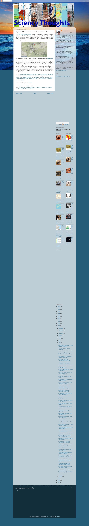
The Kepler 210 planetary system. (65, 406)
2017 (59, 321)
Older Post (50, 93)
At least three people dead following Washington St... (65, 370)
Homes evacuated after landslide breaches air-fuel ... (65, 458)
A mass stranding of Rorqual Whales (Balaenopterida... (65, 470)
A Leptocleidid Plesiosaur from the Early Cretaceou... (65, 417)
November (61, 330)
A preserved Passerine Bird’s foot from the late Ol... (65, 373)
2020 (59, 316)
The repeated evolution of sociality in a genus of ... (65, 428)
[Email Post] (32, 85)
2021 (59, 314)
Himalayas (49, 87)
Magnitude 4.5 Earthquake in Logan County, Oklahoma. (65, 346)
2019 (59, 318)
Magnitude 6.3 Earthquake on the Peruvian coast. (65, 414)
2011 (59, 482)
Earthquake (38, 87)
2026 (59, 306)
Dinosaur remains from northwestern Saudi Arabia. (64, 360)
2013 (59, 478)
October (60, 331)
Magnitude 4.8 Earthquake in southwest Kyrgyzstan (31, 74)
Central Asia (21, 87)
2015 (59, 325)
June (60, 338)
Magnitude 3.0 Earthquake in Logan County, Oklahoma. (65, 425)
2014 (59, 326)
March (60, 343)
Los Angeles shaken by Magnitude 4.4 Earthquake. (65, 401)
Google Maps (50, 58)
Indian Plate (18, 88)
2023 (59, 311)
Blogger (58, 516)
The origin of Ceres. (62, 374)
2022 (59, 313)
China (25, 87)
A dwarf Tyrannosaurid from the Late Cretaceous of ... (65, 422)
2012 (59, 480)
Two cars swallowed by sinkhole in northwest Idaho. (65, 450)
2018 (59, 320)
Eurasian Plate (44, 87)
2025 (59, 308)
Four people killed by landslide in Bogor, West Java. (65, 467)
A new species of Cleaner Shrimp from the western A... (65, 394)
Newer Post (19, 93)
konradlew (49, 516)
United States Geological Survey (24, 34)
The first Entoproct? (62, 398)
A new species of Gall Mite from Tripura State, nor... (64, 461)
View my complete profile (61, 70)
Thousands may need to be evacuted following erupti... (64, 464)
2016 (59, 323)
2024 (59, 309)
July (60, 337)
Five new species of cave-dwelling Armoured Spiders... (65, 352)
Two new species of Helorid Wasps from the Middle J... (65, 472)
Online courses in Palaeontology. (63, 76)
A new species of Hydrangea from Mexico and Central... (65, 357)
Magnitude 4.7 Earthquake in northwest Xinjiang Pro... (64, 391)
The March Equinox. (62, 367)
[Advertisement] (64, 99)
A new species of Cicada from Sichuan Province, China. (64, 388)
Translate (66, 124)
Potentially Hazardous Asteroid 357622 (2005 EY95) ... (64, 436)
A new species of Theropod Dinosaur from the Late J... (64, 442)
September (61, 333)
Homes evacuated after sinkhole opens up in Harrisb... (65, 383)
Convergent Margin (31, 87)
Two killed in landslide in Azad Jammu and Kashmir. (64, 386)
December (61, 328)
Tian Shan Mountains (25, 88)
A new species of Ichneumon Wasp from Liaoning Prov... (65, 420)
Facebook (30, 82)
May (60, 340)
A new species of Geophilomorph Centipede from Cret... (65, 456)
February (61, 475)
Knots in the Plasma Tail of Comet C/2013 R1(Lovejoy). (65, 445)
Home (34, 93)
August (60, 335)
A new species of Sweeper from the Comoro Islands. (65, 365)
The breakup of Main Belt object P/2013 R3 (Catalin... (65, 453)
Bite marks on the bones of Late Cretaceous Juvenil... (65, 431)
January (60, 476)
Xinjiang (31, 88)
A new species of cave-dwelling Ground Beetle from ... (64, 447)
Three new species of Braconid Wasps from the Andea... (64, 363)
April (60, 342)
